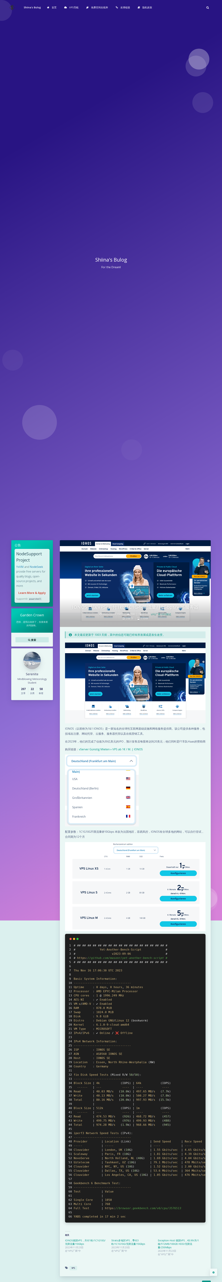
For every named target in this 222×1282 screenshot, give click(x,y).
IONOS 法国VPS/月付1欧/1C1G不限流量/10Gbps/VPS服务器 (135, 607)
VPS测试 (166, 614)
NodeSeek (36, 567)
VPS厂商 (156, 614)
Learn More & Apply (32, 593)
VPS (73, 1268)
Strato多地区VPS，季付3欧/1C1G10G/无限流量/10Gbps (128, 1242)
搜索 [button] (33, 640)
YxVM (20, 567)
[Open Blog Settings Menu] (213, 1272)
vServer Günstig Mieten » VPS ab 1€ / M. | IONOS (111, 749)
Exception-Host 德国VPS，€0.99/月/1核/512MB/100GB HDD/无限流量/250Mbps (178, 1244)
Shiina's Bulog (32, 7)
